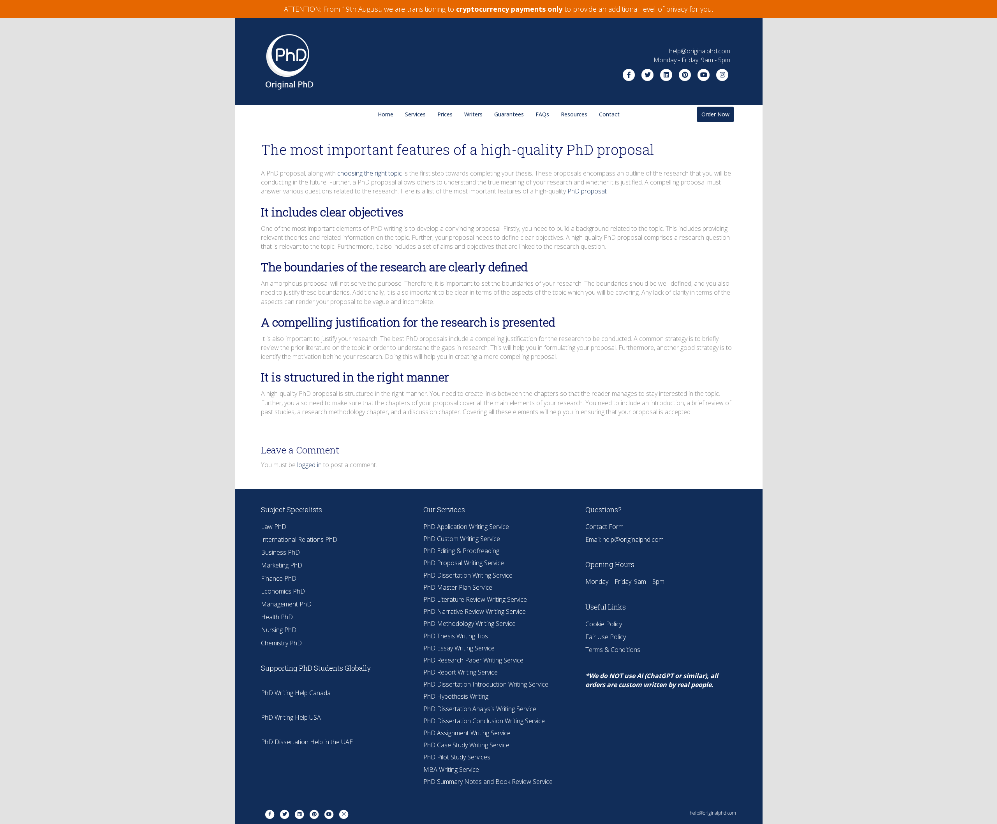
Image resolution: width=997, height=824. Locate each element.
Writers (473, 114)
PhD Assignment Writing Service (467, 733)
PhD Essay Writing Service (459, 648)
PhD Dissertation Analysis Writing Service (479, 709)
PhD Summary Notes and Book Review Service (488, 781)
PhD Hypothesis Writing (455, 696)
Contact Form (604, 526)
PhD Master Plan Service (457, 587)
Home (385, 114)
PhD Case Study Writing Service (466, 745)
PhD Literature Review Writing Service (475, 599)
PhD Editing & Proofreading (461, 550)
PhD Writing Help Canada (296, 693)
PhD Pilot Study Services (456, 757)
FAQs (542, 114)
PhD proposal (586, 191)
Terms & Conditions (612, 649)
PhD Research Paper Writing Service (473, 660)
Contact (609, 114)
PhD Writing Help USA (291, 717)
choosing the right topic (369, 173)
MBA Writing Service (451, 769)
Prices (445, 114)
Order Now (715, 114)
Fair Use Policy (605, 636)
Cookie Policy (603, 624)
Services (415, 114)
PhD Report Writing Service (460, 672)
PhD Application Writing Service (466, 526)
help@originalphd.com (633, 539)
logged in (309, 464)
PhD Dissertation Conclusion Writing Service (484, 721)
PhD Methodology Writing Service (469, 623)
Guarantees (509, 114)
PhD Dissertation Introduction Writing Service (485, 684)
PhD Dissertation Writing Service (468, 575)
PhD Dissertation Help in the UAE (307, 742)
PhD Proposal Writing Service (463, 563)
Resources (574, 114)
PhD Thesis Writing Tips (455, 636)
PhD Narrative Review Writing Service (474, 611)
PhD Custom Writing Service (461, 538)
